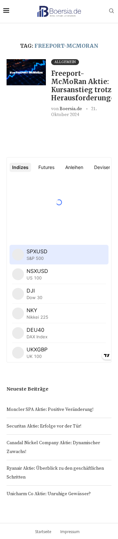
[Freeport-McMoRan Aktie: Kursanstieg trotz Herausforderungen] (26, 72)
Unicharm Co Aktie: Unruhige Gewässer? (49, 494)
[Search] (111, 11)
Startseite (43, 531)
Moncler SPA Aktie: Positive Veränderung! (50, 410)
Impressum (70, 531)
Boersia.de (71, 109)
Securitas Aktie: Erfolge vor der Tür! (44, 426)
